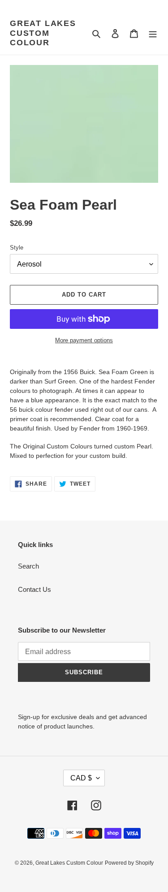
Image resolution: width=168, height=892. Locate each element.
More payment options (84, 340)
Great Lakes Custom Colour (43, 33)
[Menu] (152, 33)
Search (28, 566)
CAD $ (81, 778)
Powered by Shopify (129, 863)
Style (16, 247)
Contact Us (34, 589)
